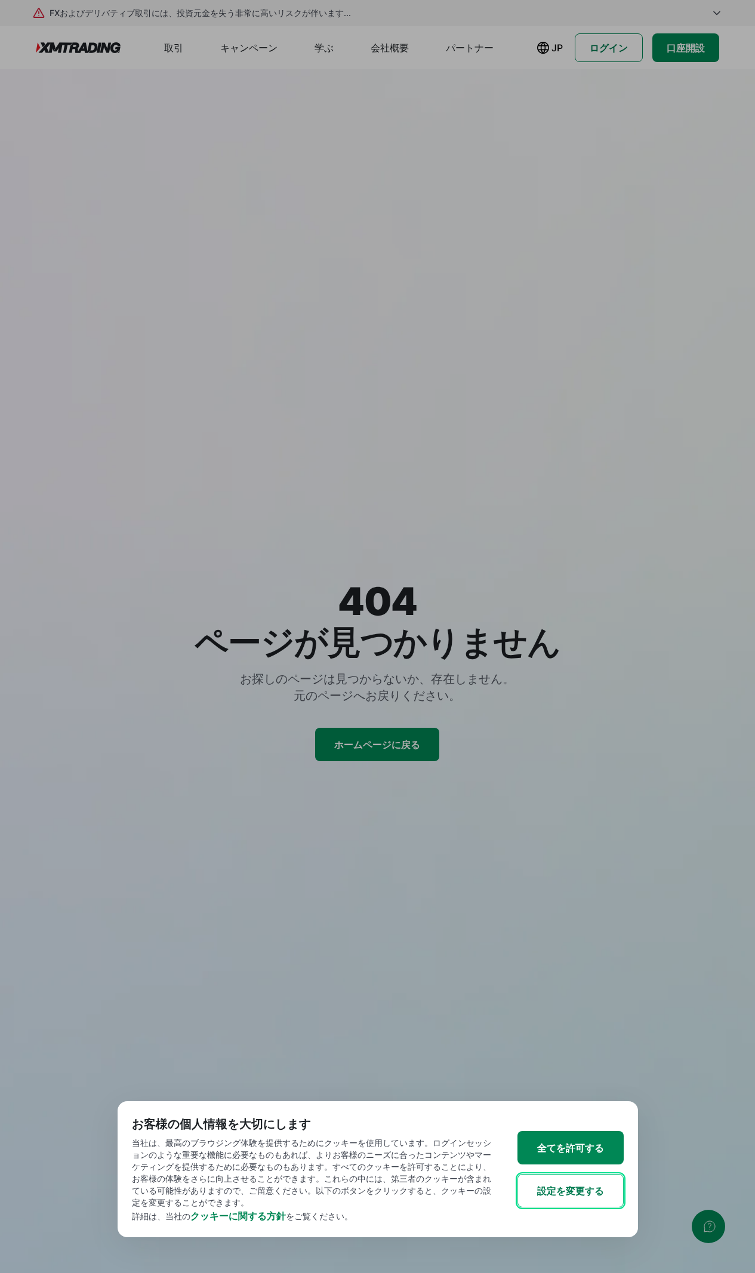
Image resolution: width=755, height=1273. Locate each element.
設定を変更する (570, 1191)
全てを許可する (570, 1148)
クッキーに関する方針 (238, 1216)
